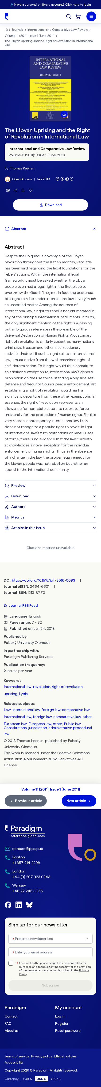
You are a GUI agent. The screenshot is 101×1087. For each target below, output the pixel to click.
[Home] (6, 16)
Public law (72, 724)
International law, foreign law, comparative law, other (48, 716)
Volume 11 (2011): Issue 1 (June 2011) (29, 36)
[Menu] (91, 16)
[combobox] (50, 939)
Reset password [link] (68, 1031)
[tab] (50, 229)
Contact (11, 1016)
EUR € (27, 1079)
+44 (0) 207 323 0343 (31, 877)
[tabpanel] (50, 357)
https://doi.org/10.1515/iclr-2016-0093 (43, 580)
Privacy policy (41, 1056)
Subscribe (50, 985)
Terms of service (17, 1056)
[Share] (15, 190)
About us (12, 1031)
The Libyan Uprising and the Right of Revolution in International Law (49, 42)
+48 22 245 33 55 (27, 891)
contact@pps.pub (27, 848)
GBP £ (56, 1079)
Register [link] (61, 1024)
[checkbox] (10, 963)
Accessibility (14, 1062)
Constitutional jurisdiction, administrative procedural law (48, 731)
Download (53, 205)
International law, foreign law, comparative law (51, 709)
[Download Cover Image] (64, 114)
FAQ (8, 1024)
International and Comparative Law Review (57, 29)
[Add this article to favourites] (30, 190)
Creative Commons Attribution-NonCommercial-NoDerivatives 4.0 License (47, 759)
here (76, 4)
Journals (17, 29)
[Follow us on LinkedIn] (18, 904)
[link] (27, 831)
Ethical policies (65, 1056)
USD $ (41, 1079)
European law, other (45, 724)
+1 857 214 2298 (26, 862)
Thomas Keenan (22, 168)
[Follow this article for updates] (23, 190)
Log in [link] (59, 1016)
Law (7, 709)
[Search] (68, 16)
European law (15, 724)
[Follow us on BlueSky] (29, 904)
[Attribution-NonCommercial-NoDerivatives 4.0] (64, 179)
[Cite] (8, 190)
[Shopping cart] (78, 16)
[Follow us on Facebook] (8, 904)
